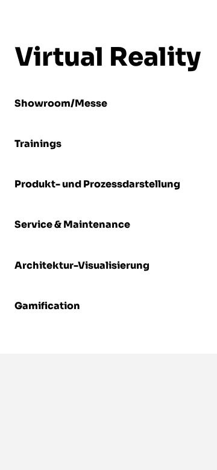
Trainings (37, 143)
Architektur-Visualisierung (81, 265)
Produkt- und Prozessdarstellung (97, 184)
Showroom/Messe (60, 103)
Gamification (47, 305)
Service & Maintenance (72, 224)
